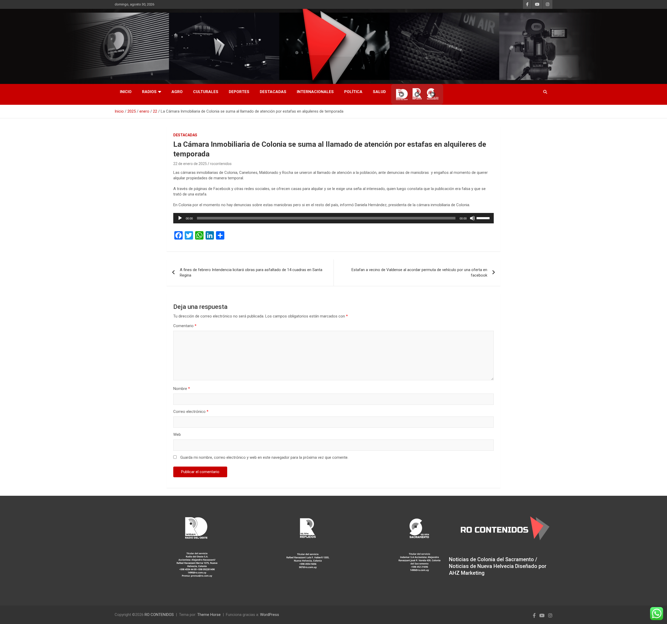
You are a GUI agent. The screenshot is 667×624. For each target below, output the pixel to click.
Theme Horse (209, 614)
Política (353, 91)
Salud (379, 91)
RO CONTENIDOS (159, 614)
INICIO (126, 91)
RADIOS (149, 91)
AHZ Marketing (467, 573)
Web (177, 434)
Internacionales (315, 91)
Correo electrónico (190, 411)
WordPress (269, 614)
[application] (333, 218)
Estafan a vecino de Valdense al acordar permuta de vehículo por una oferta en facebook (419, 272)
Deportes (239, 91)
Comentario (184, 325)
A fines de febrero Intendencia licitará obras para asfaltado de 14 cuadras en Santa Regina (251, 272)
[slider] (484, 217)
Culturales (205, 91)
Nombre (181, 388)
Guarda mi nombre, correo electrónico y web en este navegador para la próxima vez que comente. (264, 457)
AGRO (177, 91)
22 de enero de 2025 (190, 164)
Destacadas (273, 91)
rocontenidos (221, 164)
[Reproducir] (180, 218)
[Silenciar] (472, 218)
